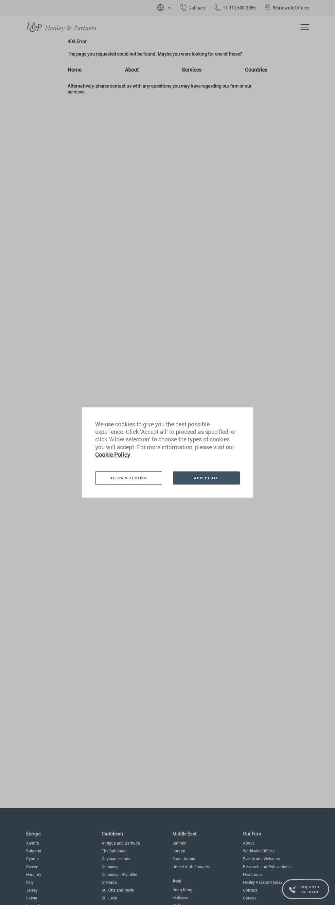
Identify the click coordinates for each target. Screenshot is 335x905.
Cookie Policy (112, 454)
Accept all (206, 478)
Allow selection (128, 478)
